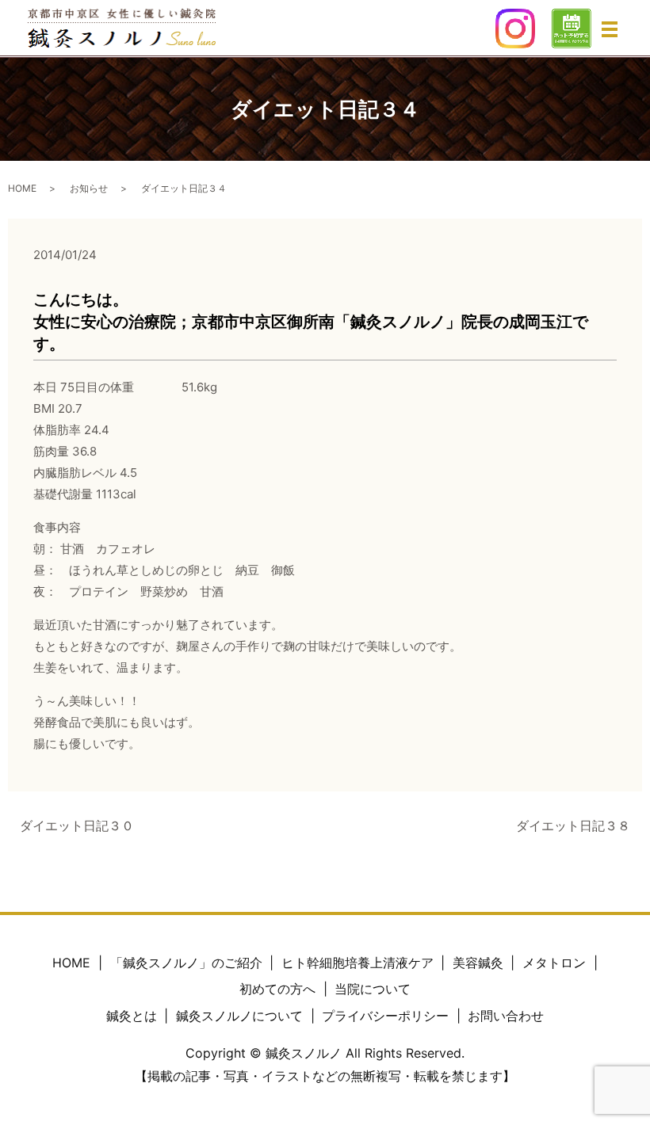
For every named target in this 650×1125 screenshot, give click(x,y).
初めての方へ (277, 989)
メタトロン (554, 963)
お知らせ (89, 188)
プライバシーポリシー (385, 1016)
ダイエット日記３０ (77, 825)
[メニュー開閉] (610, 29)
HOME (22, 188)
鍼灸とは (131, 1016)
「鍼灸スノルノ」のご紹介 (186, 963)
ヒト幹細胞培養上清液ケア (357, 963)
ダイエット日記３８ (573, 825)
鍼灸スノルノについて (239, 1016)
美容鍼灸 (478, 963)
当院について (373, 989)
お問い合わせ (506, 1016)
